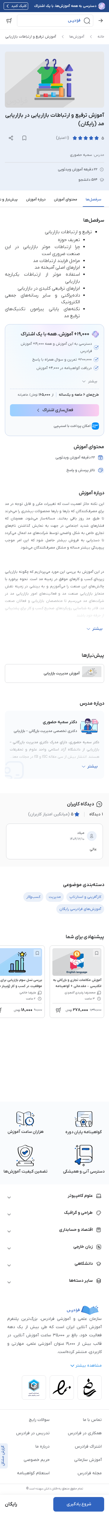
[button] (55, 21)
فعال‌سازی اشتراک (57, 410)
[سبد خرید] (9, 21)
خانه (100, 36)
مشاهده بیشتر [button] (88, 1365)
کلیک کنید (19, 6)
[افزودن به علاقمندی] (96, 953)
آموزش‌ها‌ (76, 36)
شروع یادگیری (79, 1504)
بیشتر (92, 381)
